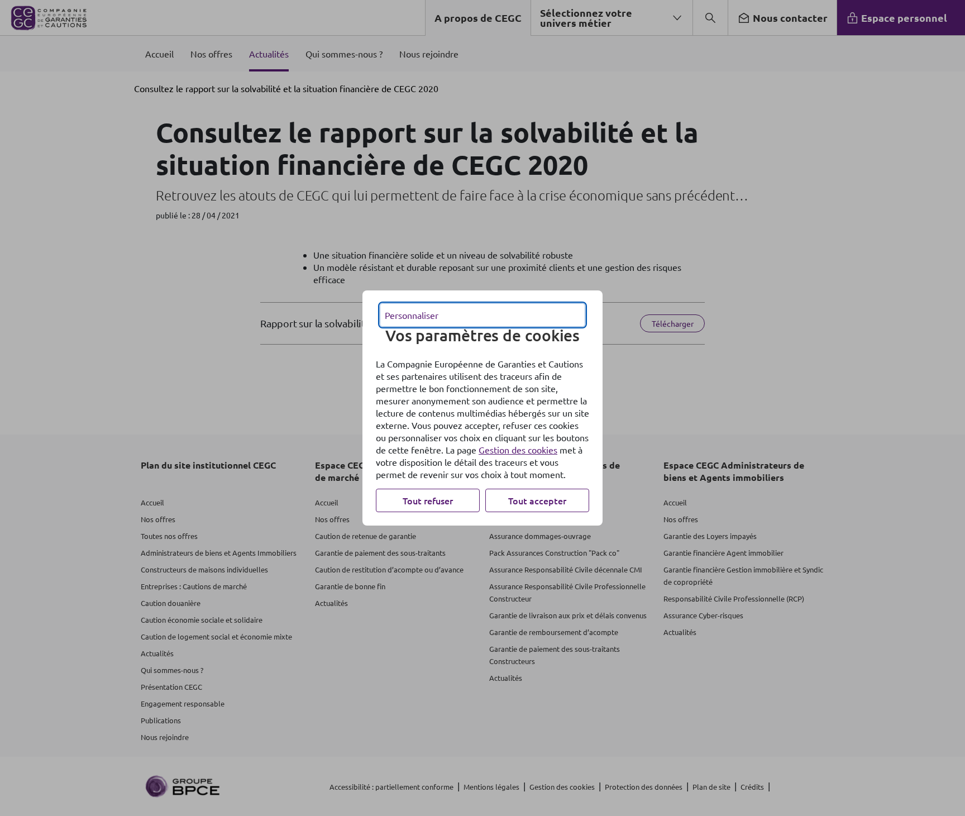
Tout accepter (537, 500)
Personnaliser (411, 315)
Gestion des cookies (518, 449)
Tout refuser (428, 500)
